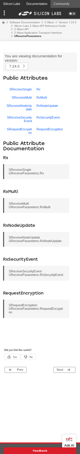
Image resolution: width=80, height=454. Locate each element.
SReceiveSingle (20, 89)
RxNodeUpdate (47, 105)
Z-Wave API (21, 29)
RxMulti (42, 97)
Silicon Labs (11, 3)
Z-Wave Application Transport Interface (38, 32)
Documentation (36, 3)
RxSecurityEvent (48, 117)
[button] (6, 13)
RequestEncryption (50, 129)
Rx (38, 89)
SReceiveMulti (22, 97)
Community (61, 3)
